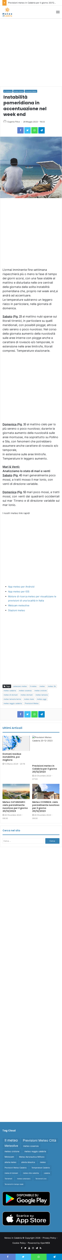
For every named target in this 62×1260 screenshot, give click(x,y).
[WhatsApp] (34, 130)
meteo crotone (40, 690)
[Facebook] (20, 130)
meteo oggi (41, 699)
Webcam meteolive (18, 605)
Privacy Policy (49, 1238)
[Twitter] (27, 130)
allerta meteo (10, 1162)
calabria (47, 1173)
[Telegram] (41, 130)
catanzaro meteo (20, 686)
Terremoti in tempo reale (14, 1184)
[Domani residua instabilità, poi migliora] (16, 743)
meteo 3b (52, 686)
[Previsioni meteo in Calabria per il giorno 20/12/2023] (45, 749)
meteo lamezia (42, 695)
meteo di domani (11, 695)
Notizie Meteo (18, 91)
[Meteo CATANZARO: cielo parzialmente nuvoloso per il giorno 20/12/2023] (16, 791)
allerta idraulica (28, 1162)
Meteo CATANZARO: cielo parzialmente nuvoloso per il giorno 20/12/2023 (15, 806)
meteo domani (27, 695)
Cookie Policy (19, 1243)
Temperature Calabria (40, 1168)
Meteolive (11, 1145)
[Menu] (58, 12)
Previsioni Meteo (30, 91)
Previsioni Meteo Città (39, 1140)
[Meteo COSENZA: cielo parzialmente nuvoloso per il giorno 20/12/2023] (45, 791)
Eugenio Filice (13, 122)
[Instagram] (33, 1248)
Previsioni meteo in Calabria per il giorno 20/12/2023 (34, 2)
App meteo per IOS (18, 591)
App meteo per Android (21, 586)
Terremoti (8, 1179)
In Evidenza (8, 91)
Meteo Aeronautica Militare (31, 1157)
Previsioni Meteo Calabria (15, 1168)
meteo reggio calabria (13, 703)
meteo (42, 686)
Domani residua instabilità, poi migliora (12, 757)
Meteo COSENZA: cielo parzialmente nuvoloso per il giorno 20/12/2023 (45, 806)
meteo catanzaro (23, 1179)
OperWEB (45, 1243)
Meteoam (9, 1156)
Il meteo (33, 686)
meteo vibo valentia (31, 1173)
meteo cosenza (25, 690)
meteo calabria (10, 690)
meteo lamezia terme (12, 699)
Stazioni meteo (16, 610)
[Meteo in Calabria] (7, 12)
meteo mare (29, 699)
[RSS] (40, 1248)
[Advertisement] (31, 52)
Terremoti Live (40, 1179)
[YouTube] (29, 1248)
